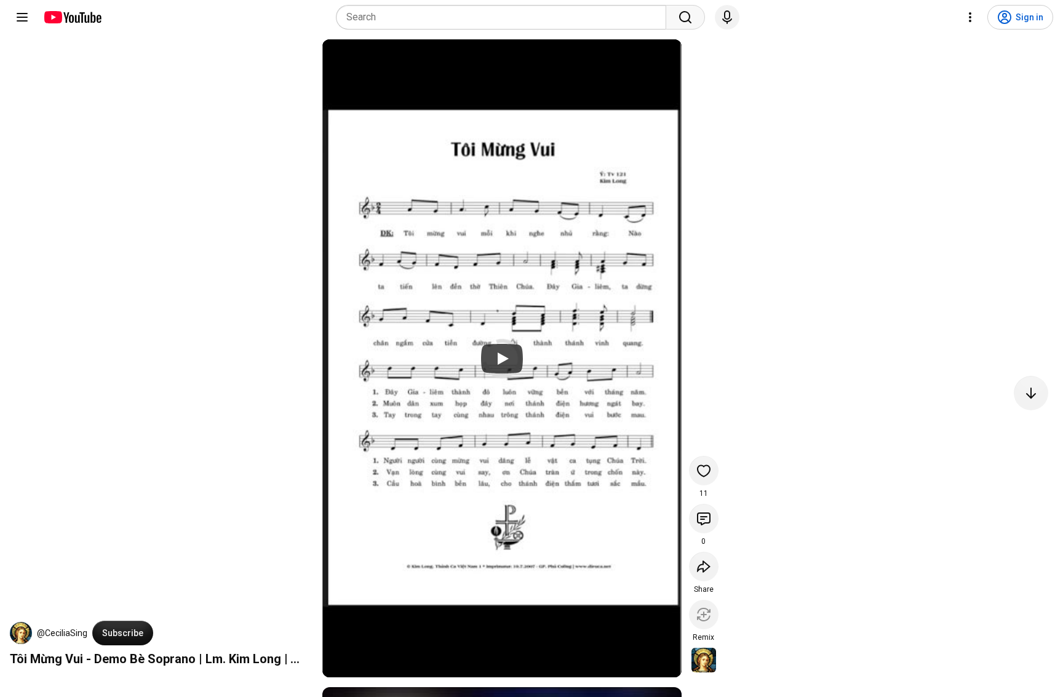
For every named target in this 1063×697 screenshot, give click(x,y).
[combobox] (504, 17)
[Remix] (704, 614)
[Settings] (970, 17)
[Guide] (22, 17)
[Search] (685, 17)
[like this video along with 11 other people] (704, 470)
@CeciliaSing (62, 633)
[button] (21, 633)
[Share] (704, 566)
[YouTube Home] (72, 17)
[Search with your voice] (727, 17)
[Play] (502, 358)
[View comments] (704, 518)
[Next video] (1031, 393)
